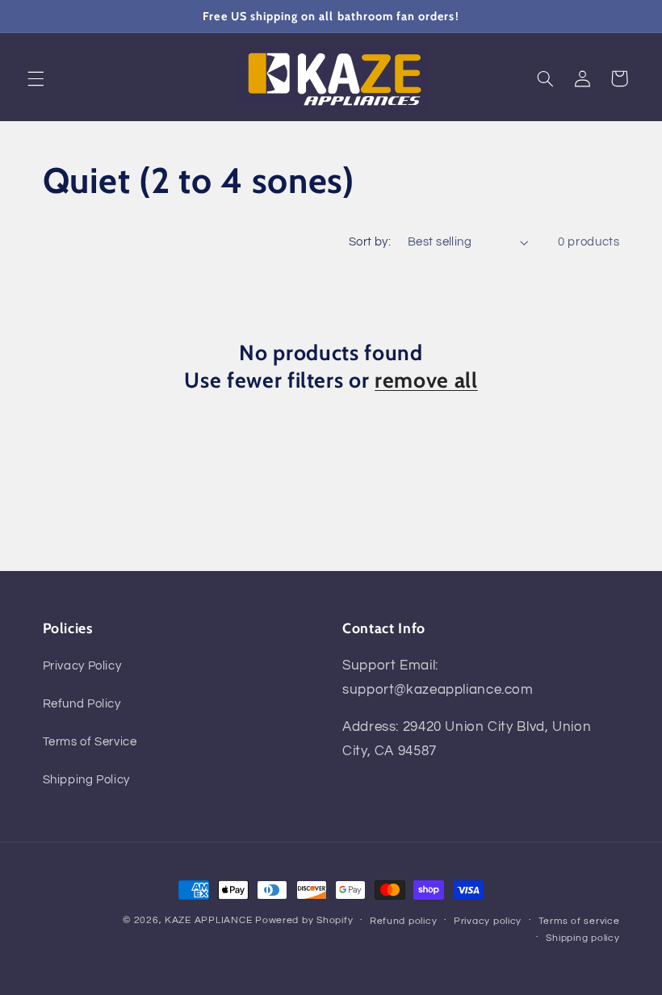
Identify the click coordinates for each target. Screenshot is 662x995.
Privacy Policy (82, 666)
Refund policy (404, 921)
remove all (426, 380)
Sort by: (370, 242)
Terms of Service (90, 742)
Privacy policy (488, 921)
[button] (35, 78)
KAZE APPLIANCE (208, 920)
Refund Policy (82, 704)
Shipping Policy (86, 780)
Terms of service (579, 921)
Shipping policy (582, 938)
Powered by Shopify (304, 920)
